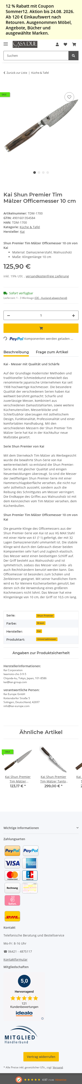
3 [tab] (43, 172)
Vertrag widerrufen (41, 1057)
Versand (58, 1067)
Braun (40, 623)
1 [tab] (34, 172)
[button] (57, 44)
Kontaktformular (15, 959)
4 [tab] (47, 172)
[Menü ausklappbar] (5, 42)
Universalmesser (46, 639)
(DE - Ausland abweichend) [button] (51, 298)
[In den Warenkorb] (6, 86)
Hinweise (60, 1079)
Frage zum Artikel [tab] (52, 352)
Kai (39, 631)
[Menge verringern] (8, 315)
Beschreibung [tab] (16, 352)
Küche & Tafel (30, 227)
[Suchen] (73, 55)
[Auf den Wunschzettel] (69, 97)
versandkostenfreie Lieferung (47, 276)
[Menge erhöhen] (73, 315)
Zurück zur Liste (17, 73)
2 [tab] (39, 172)
